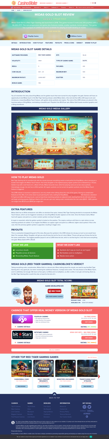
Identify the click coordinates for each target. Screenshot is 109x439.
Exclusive (47, 417)
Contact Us (63, 409)
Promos (63, 7)
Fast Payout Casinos (18, 417)
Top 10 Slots (31, 406)
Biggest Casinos (16, 414)
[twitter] (89, 407)
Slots (45, 7)
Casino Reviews (26, 7)
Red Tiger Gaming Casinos (54, 296)
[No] (107, 437)
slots (18, 10)
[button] (13, 136)
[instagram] (84, 407)
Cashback (47, 414)
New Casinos (15, 409)
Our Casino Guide (66, 417)
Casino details (23, 327)
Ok (91, 436)
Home (12, 10)
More (70, 7)
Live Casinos (15, 412)
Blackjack (31, 412)
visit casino (89, 322)
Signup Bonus (48, 412)
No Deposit (47, 409)
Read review (21, 386)
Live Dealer (31, 417)
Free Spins (47, 406)
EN (93, 3)
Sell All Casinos (54, 350)
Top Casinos (17, 7)
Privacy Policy (64, 412)
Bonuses (36, 7)
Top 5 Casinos (15, 406)
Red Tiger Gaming (44, 55)
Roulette (30, 414)
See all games (92, 357)
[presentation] (99, 376)
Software (54, 7)
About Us (63, 406)
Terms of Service (65, 414)
